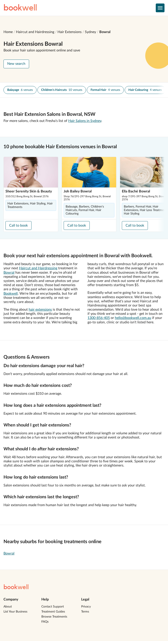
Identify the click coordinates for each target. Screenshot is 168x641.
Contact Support (52, 606)
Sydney (90, 32)
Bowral (104, 32)
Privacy (86, 606)
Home (8, 32)
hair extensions (40, 309)
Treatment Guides (53, 611)
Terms (85, 611)
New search (16, 63)
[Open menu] (160, 8)
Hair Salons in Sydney (84, 121)
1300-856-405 (99, 318)
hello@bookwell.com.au (133, 318)
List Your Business (15, 611)
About (8, 606)
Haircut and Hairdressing (35, 32)
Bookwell (11, 293)
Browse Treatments (54, 616)
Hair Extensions (70, 32)
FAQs (45, 621)
